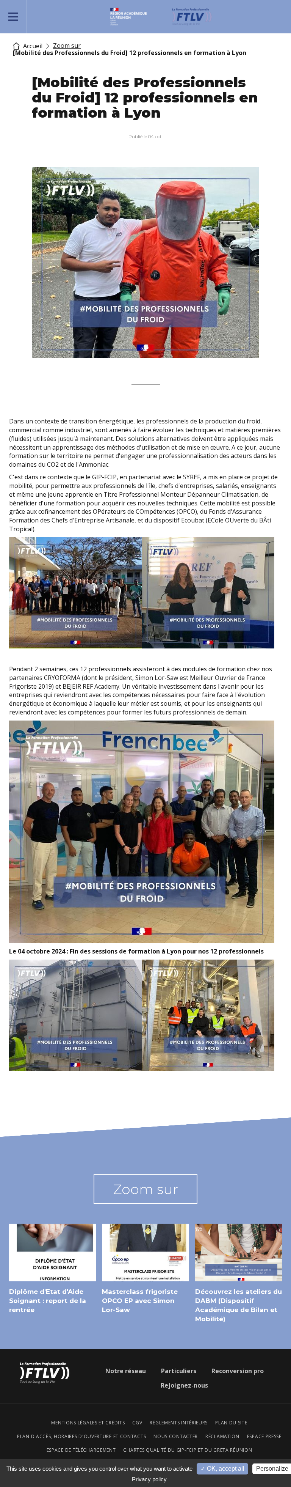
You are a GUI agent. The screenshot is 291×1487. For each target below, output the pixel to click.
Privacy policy (149, 1479)
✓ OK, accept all (222, 1468)
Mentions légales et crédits (88, 1423)
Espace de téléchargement (81, 1450)
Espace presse (264, 1436)
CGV (137, 1423)
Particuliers (178, 1371)
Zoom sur (67, 45)
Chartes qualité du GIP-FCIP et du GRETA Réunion (187, 1450)
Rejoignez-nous (184, 1385)
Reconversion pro (237, 1371)
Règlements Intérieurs (179, 1423)
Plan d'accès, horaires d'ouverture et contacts (81, 1436)
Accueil (32, 46)
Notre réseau (125, 1371)
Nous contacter (175, 1436)
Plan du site (231, 1423)
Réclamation (222, 1436)
